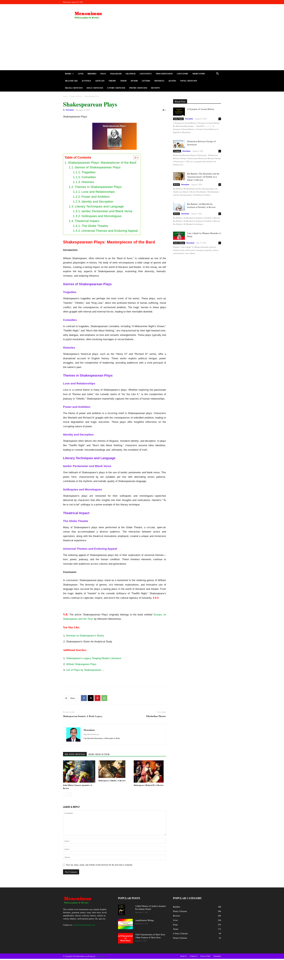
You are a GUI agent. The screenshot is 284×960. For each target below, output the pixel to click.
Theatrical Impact (87, 221)
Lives (80, 73)
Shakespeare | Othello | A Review (112, 780)
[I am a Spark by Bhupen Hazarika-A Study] (179, 236)
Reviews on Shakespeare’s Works (85, 635)
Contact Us (194, 956)
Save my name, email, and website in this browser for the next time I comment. (99, 864)
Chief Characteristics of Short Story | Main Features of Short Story (150, 936)
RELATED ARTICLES (75, 754)
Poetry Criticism (138, 88)
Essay (103, 73)
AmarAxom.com (101, 956)
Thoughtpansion (164, 73)
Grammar (130, 73)
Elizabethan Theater (156, 716)
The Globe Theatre (95, 225)
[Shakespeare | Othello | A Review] (114, 769)
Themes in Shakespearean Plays (98, 187)
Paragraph (115, 73)
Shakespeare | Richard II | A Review (148, 785)
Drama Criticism (74, 88)
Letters (146, 81)
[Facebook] (84, 698)
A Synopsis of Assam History (200, 109)
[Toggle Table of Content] (134, 157)
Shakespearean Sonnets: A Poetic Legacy (82, 716)
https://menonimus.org (91, 734)
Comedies (89, 177)
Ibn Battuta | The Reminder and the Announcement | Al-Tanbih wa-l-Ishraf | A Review (203, 176)
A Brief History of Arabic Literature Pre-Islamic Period (150, 907)
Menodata (159, 81)
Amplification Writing (144, 920)
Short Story (198, 73)
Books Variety (178, 119)
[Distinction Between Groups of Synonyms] (179, 144)
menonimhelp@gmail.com (84, 924)
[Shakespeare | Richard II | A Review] (150, 771)
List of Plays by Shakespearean (83, 670)
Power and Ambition (96, 196)
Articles (99, 81)
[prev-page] (65, 794)
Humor (134, 81)
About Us (183, 956)
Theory (112, 81)
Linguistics (146, 73)
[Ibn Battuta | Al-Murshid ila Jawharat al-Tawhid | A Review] (179, 206)
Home (65, 96)
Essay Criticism (95, 88)
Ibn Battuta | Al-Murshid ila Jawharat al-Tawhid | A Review (201, 205)
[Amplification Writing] (125, 924)
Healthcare (71, 81)
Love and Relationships (98, 191)
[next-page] (69, 794)
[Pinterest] (97, 698)
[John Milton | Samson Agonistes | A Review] (79, 771)
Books (68, 73)
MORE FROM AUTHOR (99, 754)
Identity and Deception (97, 201)
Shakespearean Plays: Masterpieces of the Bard (102, 162)
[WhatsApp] (104, 698)
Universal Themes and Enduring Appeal (110, 230)
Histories (88, 182)
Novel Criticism (188, 81)
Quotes (172, 81)
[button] (217, 74)
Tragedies (89, 172)
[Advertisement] (142, 48)
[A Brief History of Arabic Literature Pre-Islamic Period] (121, 910)
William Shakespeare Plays (81, 664)
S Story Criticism (116, 88)
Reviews (155, 88)
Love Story (182, 73)
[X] (91, 698)
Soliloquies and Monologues (102, 216)
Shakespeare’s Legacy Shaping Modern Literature (93, 658)
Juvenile (86, 81)
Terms (123, 81)
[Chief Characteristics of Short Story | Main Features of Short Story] (125, 938)
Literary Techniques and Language (99, 206)
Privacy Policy (205, 956)
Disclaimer (217, 956)
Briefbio (92, 73)
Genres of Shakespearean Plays (98, 167)
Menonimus (70, 110)
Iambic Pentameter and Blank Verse (107, 211)
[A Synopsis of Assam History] (179, 112)
